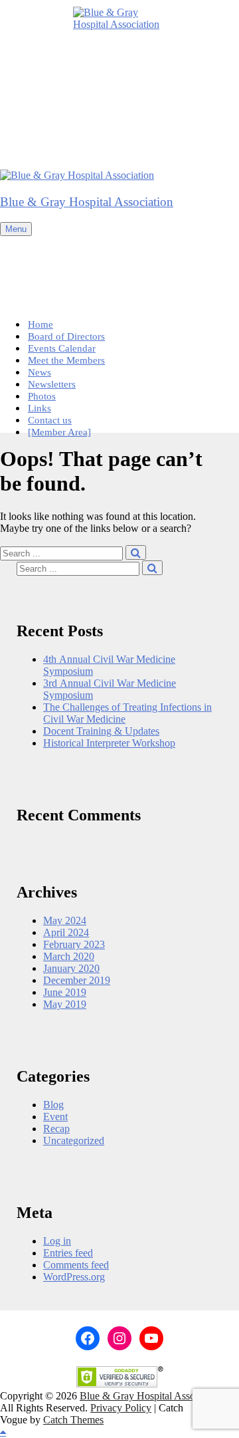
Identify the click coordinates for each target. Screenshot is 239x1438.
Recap (56, 1128)
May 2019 (64, 1004)
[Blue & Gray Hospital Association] (77, 175)
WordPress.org (74, 1276)
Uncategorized (73, 1140)
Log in (57, 1241)
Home (40, 324)
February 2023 (74, 944)
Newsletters (52, 384)
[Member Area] (59, 432)
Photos (42, 396)
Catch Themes (73, 1419)
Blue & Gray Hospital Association (86, 202)
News (39, 372)
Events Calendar (62, 348)
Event (55, 1116)
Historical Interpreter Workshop (109, 743)
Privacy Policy (120, 1407)
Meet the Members (66, 360)
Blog (53, 1104)
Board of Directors (66, 336)
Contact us (50, 420)
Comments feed (76, 1264)
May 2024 (64, 920)
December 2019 (76, 980)
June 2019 (64, 992)
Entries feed (68, 1252)
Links (39, 408)
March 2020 (68, 956)
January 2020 (71, 968)
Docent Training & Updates (101, 731)
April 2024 (66, 932)
